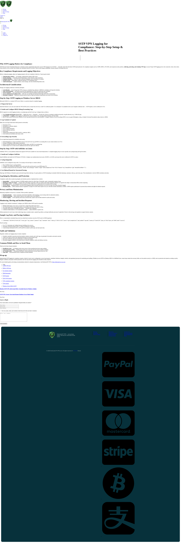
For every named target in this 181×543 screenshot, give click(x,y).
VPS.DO (75, 350)
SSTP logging (6, 275)
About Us (111, 332)
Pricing (4, 9)
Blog (4, 13)
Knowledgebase (128, 334)
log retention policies (7, 270)
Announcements (128, 333)
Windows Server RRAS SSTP (9, 286)
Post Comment (4, 323)
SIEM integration (7, 273)
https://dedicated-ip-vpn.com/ (58, 262)
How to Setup (6, 11)
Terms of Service (113, 333)
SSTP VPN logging (7, 278)
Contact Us (5, 35)
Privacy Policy (112, 335)
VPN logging (6, 283)
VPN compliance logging (8, 281)
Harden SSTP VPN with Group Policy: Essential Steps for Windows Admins (18, 288)
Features (5, 10)
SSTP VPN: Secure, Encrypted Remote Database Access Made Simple (17, 294)
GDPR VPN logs (7, 265)
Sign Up (2, 18)
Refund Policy (112, 334)
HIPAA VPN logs (7, 268)
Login (4, 32)
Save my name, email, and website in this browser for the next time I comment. (19, 310)
